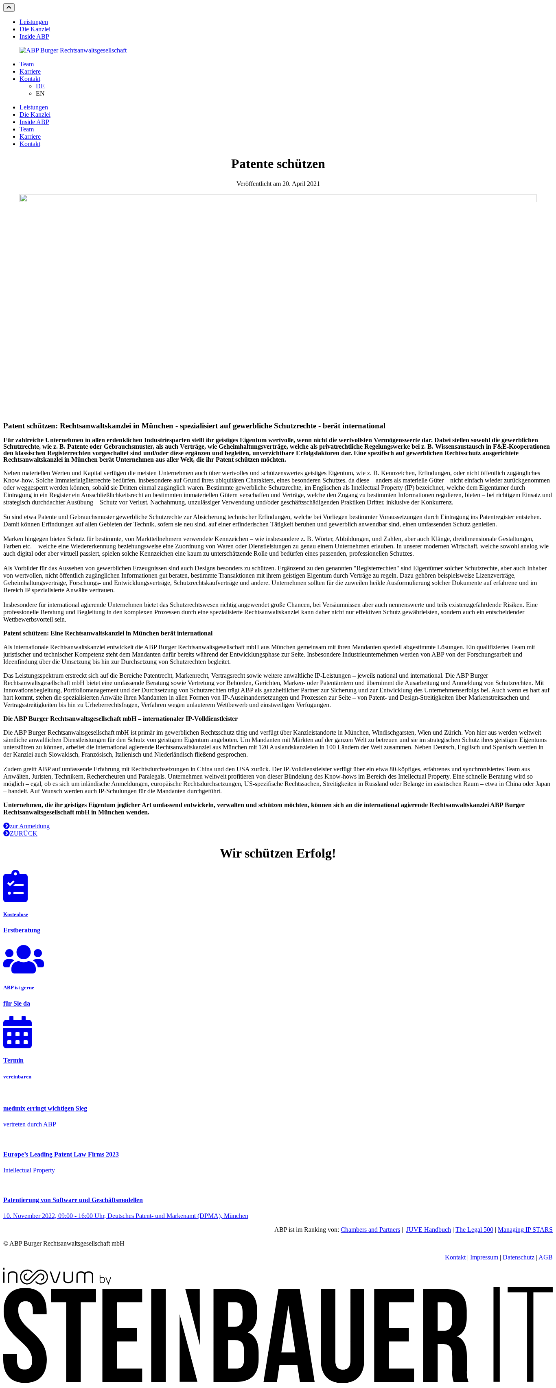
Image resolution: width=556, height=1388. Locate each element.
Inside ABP (34, 36)
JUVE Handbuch (428, 1229)
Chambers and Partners (370, 1229)
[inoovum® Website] (57, 1282)
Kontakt (30, 78)
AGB (545, 1257)
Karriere (30, 71)
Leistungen (34, 21)
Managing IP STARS (525, 1229)
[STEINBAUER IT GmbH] (278, 1380)
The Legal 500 (474, 1229)
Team (27, 64)
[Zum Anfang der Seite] (9, 7)
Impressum (484, 1257)
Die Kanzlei (35, 29)
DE (40, 86)
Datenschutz (518, 1257)
